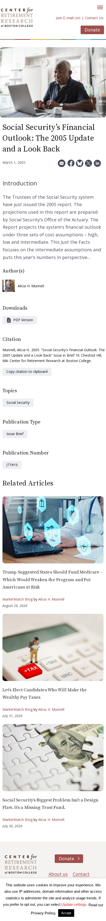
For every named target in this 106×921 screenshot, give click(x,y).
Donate (92, 30)
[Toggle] (100, 7)
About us (58, 874)
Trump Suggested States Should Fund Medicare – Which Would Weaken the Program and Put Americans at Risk (52, 579)
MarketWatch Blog (17, 599)
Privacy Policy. (43, 913)
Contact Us (94, 17)
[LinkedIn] (97, 165)
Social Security (18, 402)
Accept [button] (66, 913)
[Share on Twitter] (88, 165)
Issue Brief (14, 433)
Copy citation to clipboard (27, 371)
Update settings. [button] (74, 904)
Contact (81, 874)
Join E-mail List (68, 17)
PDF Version (23, 319)
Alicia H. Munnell (31, 286)
